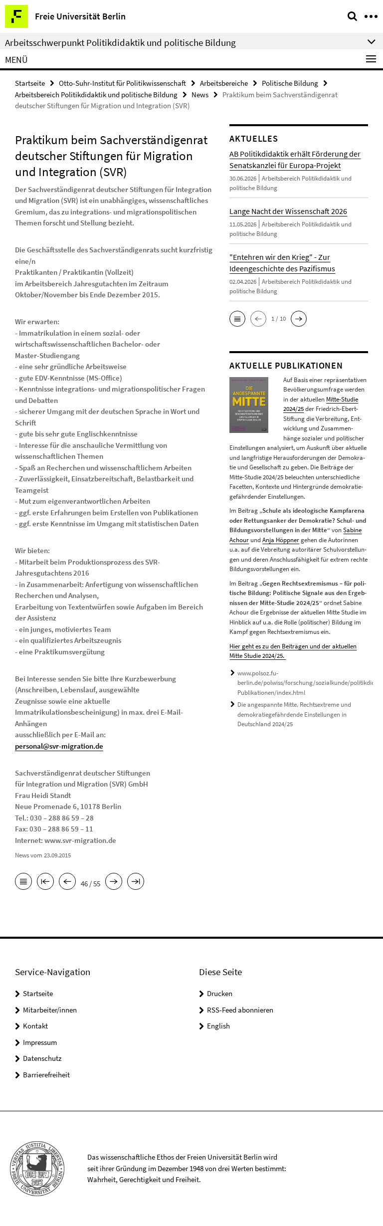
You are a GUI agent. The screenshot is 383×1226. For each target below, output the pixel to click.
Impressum (40, 1042)
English (218, 1025)
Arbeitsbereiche (224, 83)
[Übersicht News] (23, 882)
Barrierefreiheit (46, 1074)
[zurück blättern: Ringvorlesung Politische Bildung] (67, 882)
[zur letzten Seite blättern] (135, 882)
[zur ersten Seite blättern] (45, 882)
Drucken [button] (219, 993)
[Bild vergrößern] (248, 404)
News (200, 94)
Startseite (30, 83)
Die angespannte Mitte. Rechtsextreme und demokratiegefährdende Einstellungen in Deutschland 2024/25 (294, 714)
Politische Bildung (290, 83)
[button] (237, 319)
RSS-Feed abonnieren (240, 1010)
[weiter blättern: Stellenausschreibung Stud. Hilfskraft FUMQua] (113, 882)
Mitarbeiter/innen (50, 1010)
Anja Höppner (280, 540)
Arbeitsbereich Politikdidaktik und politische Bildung (96, 94)
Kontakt (35, 1025)
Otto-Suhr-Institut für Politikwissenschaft (122, 83)
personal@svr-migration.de (59, 746)
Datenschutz (42, 1058)
